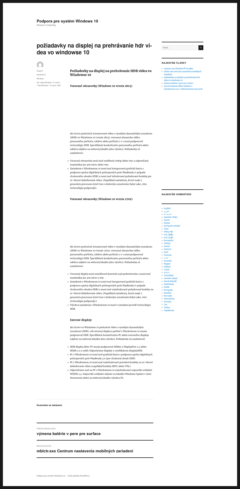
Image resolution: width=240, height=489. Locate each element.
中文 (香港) (168, 234)
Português (168, 290)
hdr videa (40, 82)
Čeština (167, 243)
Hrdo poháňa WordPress (79, 476)
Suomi (167, 220)
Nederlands (169, 284)
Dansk (167, 246)
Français (168, 255)
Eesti (166, 252)
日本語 (166, 269)
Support (40, 70)
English (167, 208)
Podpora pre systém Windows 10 (67, 21)
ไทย (165, 304)
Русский (168, 296)
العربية (166, 211)
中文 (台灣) (168, 237)
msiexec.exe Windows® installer (178, 68)
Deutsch (167, 249)
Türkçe (167, 307)
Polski (166, 287)
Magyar (167, 264)
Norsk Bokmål (170, 281)
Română (167, 293)
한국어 (166, 272)
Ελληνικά (168, 214)
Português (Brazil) (172, 226)
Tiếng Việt (168, 232)
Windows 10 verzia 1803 (51, 85)
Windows (40, 78)
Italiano (167, 267)
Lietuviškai (168, 275)
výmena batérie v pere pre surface (178, 83)
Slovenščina (169, 299)
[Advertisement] (112, 111)
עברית (166, 258)
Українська (169, 310)
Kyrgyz (167, 223)
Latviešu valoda (170, 278)
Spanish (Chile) (171, 217)
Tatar (166, 229)
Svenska (167, 302)
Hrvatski (168, 261)
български (168, 240)
